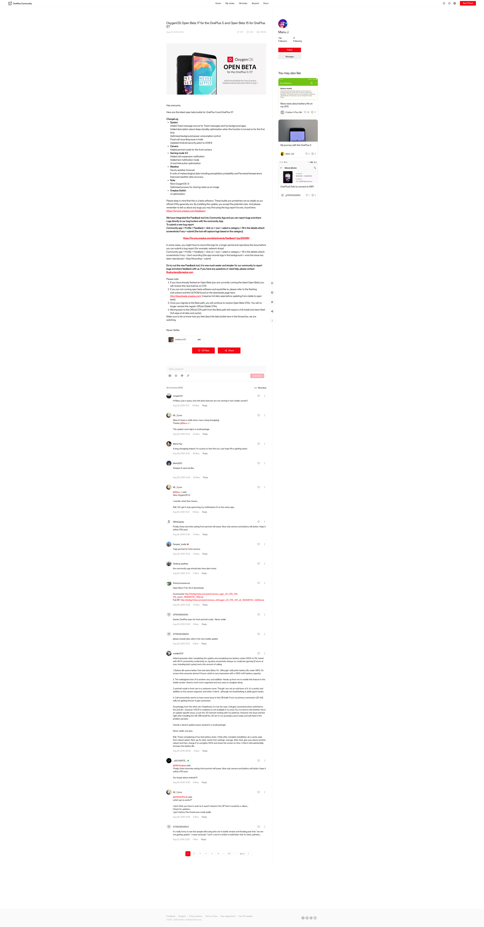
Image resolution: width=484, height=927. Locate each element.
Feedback (170, 916)
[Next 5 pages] (223, 853)
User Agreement (227, 916)
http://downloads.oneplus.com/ (186, 296)
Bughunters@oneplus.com (179, 272)
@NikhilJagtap (179, 765)
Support (182, 916)
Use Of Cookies (246, 916)
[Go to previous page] (181, 853)
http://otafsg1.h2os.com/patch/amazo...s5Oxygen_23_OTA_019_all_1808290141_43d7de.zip (222, 600)
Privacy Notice (195, 916)
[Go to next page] (235, 853)
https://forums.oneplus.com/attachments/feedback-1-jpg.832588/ (216, 238)
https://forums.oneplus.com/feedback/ (186, 210)
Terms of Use (211, 916)
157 (229, 854)
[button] (455, 3)
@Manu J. (184, 423)
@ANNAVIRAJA (180, 797)
